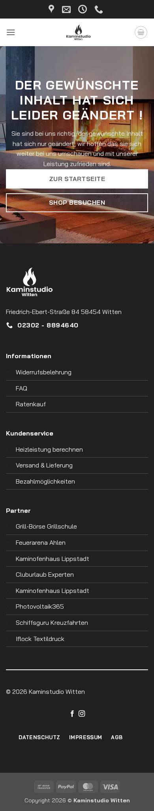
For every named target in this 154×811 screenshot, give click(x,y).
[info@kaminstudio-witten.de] (67, 9)
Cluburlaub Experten (45, 574)
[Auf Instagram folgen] (82, 714)
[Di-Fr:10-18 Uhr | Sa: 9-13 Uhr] (83, 9)
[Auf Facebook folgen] (72, 714)
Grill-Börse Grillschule (46, 526)
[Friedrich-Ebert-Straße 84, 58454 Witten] (52, 9)
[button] (10, 32)
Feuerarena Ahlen (41, 542)
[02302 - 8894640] (99, 9)
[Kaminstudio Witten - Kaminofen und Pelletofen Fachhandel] (74, 32)
